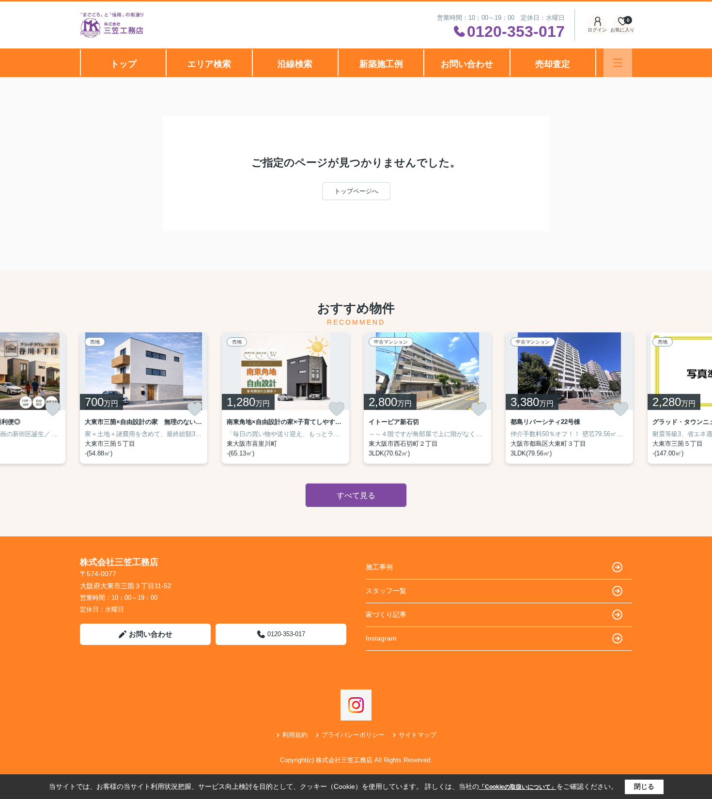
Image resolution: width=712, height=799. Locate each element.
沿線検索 (295, 64)
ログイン (597, 29)
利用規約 (295, 734)
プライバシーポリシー (353, 734)
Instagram (381, 638)
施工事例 (379, 567)
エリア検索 (209, 64)
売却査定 (552, 64)
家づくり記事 (386, 614)
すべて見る (356, 495)
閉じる (644, 786)
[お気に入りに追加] (53, 409)
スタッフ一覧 (386, 591)
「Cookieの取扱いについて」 (518, 786)
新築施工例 (381, 64)
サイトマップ (417, 734)
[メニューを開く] (617, 62)
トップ (123, 64)
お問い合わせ (467, 64)
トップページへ (356, 191)
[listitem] (144, 398)
